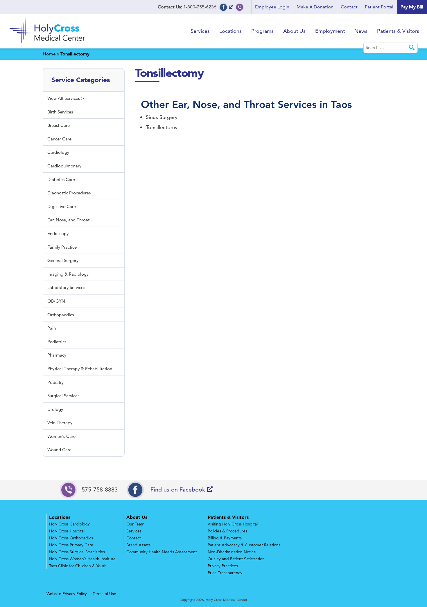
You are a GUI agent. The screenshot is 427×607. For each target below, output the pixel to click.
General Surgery (62, 260)
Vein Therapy (59, 422)
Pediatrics (56, 341)
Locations (230, 31)
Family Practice (62, 247)
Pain (51, 328)
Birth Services (60, 112)
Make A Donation (315, 7)
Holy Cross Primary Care (71, 545)
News (360, 31)
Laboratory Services (66, 287)
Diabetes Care (61, 179)
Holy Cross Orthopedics (71, 538)
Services (200, 31)
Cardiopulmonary (64, 166)
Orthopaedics (60, 314)
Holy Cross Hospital (67, 531)
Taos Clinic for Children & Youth (78, 565)
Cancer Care (59, 139)
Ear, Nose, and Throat (223, 104)
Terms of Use (104, 593)
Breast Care (58, 125)
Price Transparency (225, 572)
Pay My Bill (412, 7)
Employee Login (272, 7)
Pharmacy (56, 355)
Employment (330, 31)
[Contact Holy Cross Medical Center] (239, 7)
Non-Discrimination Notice (232, 551)
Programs (262, 31)
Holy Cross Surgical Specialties (77, 551)
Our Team (135, 524)
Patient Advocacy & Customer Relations (244, 545)
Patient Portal (379, 7)
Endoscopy (58, 233)
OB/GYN (56, 301)
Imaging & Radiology (68, 274)
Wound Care (59, 449)
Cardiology (58, 152)
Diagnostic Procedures (69, 193)
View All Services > (65, 98)
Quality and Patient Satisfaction (236, 558)
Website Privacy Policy (66, 593)
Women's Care (61, 436)
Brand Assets (138, 545)
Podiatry (55, 382)
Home (49, 54)
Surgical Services (63, 395)
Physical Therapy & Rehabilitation (79, 368)
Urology (55, 409)
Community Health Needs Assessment (161, 551)
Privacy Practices (223, 565)
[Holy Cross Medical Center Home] (48, 44)
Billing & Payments (225, 538)
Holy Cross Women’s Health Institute (82, 558)
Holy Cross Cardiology (69, 524)
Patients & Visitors (398, 31)
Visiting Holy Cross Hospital (233, 524)
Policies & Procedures (227, 531)
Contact (349, 7)
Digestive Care (61, 206)
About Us (294, 31)
